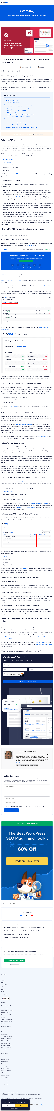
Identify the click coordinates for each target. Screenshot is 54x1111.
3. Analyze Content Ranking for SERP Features (18, 110)
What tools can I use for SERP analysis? (16, 123)
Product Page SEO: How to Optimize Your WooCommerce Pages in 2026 (24, 927)
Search (3, 904)
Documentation (5, 1059)
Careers (3, 980)
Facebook (49, 644)
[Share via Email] (18, 71)
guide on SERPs (14, 174)
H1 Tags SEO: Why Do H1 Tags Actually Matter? (17, 934)
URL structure (7, 557)
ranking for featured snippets (24, 424)
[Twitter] (2, 1084)
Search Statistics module (43, 286)
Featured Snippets (8, 159)
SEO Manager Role (5, 1043)
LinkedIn (41, 644)
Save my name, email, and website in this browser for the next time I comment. (25, 806)
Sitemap (31, 1098)
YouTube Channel (40, 642)
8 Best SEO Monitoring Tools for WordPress (16, 937)
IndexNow (3, 1024)
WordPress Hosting (5, 1063)
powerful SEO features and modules (11, 280)
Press (2, 982)
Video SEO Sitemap (6, 1047)
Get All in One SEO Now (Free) (27, 681)
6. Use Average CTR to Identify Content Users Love (19, 116)
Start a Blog (4, 1066)
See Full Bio (19, 762)
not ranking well (20, 481)
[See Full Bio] (22, 762)
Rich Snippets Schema (6, 1021)
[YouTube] (32, 915)
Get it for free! (39, 134)
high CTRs (25, 568)
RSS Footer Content (6, 1040)
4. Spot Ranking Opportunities (14, 112)
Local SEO (3, 1017)
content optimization (15, 197)
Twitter (37, 644)
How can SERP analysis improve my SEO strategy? (19, 124)
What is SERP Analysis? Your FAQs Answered (17, 119)
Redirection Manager (6, 1031)
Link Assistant (4, 1034)
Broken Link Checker (6, 1026)
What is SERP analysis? (12, 121)
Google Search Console (7, 1050)
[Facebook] (21, 915)
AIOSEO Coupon (39, 1098)
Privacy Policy (15, 1098)
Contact (3, 991)
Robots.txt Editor (5, 1012)
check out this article (43, 436)
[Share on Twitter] (8, 71)
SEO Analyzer (4, 1072)
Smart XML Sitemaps (6, 1038)
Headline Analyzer (5, 1075)
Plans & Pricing (4, 1061)
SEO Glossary (4, 1077)
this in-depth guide (13, 406)
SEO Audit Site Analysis (6, 1036)
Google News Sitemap (6, 1045)
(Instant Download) (14, 964)
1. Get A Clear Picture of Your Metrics (16, 107)
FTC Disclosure (23, 1098)
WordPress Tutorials (6, 1070)
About (2, 977)
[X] (27, 915)
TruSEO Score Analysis (6, 1019)
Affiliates (3, 986)
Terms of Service (6, 1098)
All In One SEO (31, 245)
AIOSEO (3, 274)
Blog (2, 989)
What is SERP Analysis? (12, 100)
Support (3, 1057)
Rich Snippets (7, 162)
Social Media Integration (7, 1010)
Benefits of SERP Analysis (13, 102)
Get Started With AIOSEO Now (15, 960)
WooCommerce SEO (6, 1014)
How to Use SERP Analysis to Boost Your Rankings (19, 105)
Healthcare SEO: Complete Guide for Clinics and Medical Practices (22, 931)
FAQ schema (45, 503)
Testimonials (4, 984)
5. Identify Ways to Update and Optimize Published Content (21, 114)
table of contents (36, 503)
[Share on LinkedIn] (13, 71)
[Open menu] (52, 2)
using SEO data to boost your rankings (12, 636)
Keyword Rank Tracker (6, 1005)
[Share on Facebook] (3, 71)
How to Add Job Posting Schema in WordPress (17, 924)
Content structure (8, 491)
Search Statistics (5, 1008)
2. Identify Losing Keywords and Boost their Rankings (20, 108)
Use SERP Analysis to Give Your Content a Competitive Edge (21, 127)
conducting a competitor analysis (26, 507)
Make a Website (5, 1068)
